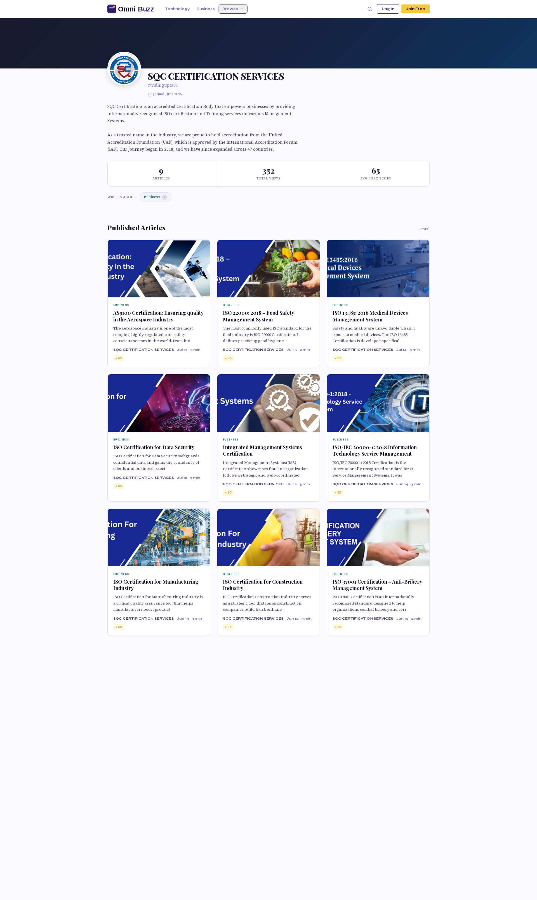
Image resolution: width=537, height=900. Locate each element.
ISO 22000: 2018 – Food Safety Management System (258, 316)
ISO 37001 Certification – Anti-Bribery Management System (377, 584)
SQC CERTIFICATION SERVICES (143, 350)
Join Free (415, 9)
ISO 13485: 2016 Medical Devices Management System (370, 316)
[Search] (370, 9)
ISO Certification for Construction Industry (263, 584)
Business (206, 9)
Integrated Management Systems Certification (262, 450)
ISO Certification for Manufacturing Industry (156, 584)
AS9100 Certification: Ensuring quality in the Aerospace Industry (158, 316)
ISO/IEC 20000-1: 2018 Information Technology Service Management (375, 450)
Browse (230, 9)
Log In (388, 9)
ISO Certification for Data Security (153, 447)
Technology (177, 9)
